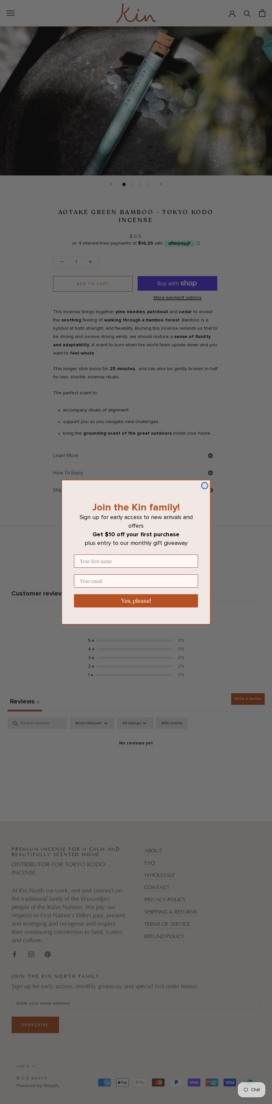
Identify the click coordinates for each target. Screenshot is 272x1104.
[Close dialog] (204, 485)
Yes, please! (136, 601)
